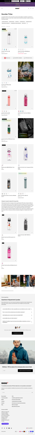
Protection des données (16, 399)
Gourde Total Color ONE (5, 51)
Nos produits (3, 396)
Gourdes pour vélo (28, 21)
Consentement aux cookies (16, 401)
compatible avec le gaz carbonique (16, 23)
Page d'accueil (3, 26)
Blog (2, 404)
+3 (8, 49)
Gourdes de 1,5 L (22, 21)
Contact (2, 401)
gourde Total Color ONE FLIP (23, 195)
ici (5, 303)
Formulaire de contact (17, 333)
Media (2, 399)
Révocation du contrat (16, 406)
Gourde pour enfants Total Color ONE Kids (8, 195)
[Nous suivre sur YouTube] (9, 428)
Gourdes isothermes (5, 21)
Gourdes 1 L (17, 21)
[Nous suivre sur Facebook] (2, 428)
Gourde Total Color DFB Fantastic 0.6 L (8, 237)
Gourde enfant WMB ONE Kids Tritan (7, 167)
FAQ (12, 396)
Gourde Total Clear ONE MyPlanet (24, 51)
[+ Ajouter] (15, 46)
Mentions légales (15, 404)
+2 (8, 193)
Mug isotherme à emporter (6, 23)
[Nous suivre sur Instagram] (6, 428)
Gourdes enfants (11, 21)
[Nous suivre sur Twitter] (4, 428)
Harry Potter (24, 23)
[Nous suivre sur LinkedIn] (11, 428)
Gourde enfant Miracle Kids (6, 84)
